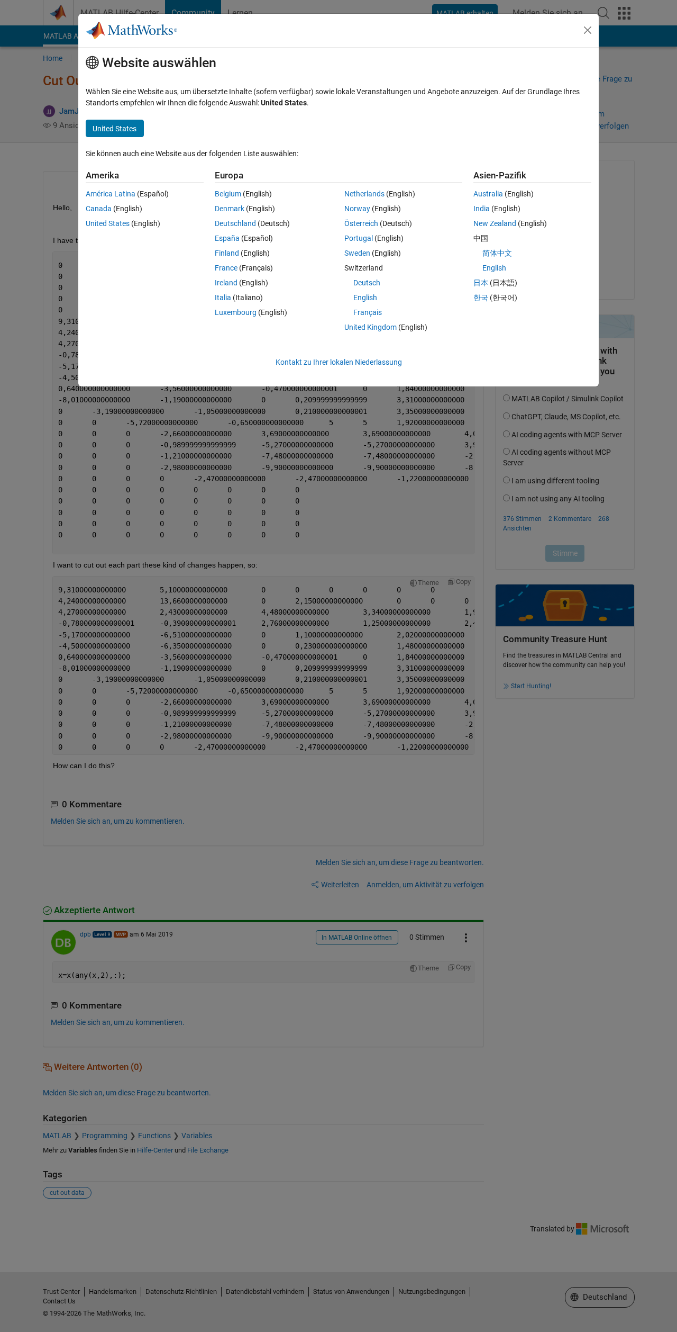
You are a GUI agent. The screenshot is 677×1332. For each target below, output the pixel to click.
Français (367, 312)
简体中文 (497, 253)
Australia (488, 194)
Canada (99, 208)
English (365, 297)
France (226, 268)
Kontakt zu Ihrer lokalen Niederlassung (339, 362)
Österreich (361, 223)
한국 (480, 297)
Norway (357, 208)
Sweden (357, 253)
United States (108, 223)
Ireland (226, 282)
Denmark (229, 208)
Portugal (358, 238)
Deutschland (235, 223)
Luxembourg (236, 312)
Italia (223, 297)
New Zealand (494, 223)
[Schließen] (587, 30)
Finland (227, 253)
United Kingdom (370, 327)
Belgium (228, 194)
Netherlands (364, 194)
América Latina (110, 194)
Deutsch (366, 282)
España (227, 238)
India (481, 208)
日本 (480, 282)
